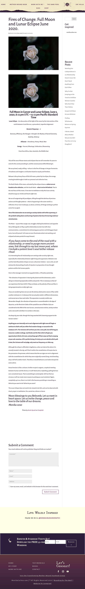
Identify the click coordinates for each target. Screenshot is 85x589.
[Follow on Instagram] (63, 571)
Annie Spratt (32, 410)
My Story (12, 566)
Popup (42, 551)
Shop (46, 8)
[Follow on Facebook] (58, 571)
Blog (38, 8)
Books (35, 566)
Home (3, 4)
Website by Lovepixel (43, 584)
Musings (24, 33)
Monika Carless (13, 33)
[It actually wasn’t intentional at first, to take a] (78, 526)
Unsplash (40, 410)
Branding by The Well (63, 580)
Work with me (15, 569)
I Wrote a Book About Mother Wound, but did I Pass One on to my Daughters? (70, 138)
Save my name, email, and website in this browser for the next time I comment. (34, 487)
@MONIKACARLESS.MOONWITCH (49, 518)
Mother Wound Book (18, 4)
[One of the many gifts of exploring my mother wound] (64, 526)
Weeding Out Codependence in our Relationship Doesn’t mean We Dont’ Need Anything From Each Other (70, 78)
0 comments (30, 33)
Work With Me (37, 4)
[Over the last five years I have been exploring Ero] (71, 39)
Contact (36, 569)
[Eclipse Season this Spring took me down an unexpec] (49, 526)
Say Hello (80, 4)
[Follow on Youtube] (68, 571)
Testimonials (38, 563)
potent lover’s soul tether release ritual (31, 250)
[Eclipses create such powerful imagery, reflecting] (71, 53)
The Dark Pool (53, 4)
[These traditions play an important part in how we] (71, 46)
